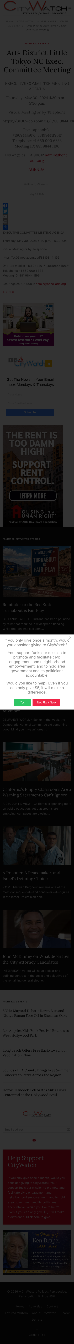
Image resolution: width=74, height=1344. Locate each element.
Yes (22, 702)
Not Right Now (46, 702)
